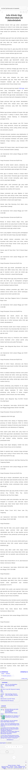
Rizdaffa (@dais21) (7, 675)
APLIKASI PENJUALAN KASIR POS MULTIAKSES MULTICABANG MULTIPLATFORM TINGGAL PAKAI (9, 712)
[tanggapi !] (2, 12)
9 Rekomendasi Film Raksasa (7, 700)
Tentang (11, 766)
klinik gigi (21, 88)
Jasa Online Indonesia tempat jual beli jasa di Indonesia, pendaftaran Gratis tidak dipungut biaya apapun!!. (10, 736)
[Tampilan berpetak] (16, 747)
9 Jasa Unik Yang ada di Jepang (12, 689)
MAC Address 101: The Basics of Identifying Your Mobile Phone (12, 716)
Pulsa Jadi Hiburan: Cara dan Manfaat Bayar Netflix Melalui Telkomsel (9, 721)
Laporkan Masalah (18, 767)
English (18, 765)
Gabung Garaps (4, 766)
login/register (3, 742)
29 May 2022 (24, 678)
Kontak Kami (10, 767)
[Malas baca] (21, 12)
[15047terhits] (25, 761)
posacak (3, 706)
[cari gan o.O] (26, 8)
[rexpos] (9, 747)
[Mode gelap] (23, 12)
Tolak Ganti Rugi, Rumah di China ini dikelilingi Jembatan (11, 694)
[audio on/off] (14, 747)
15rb (26, 762)
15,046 (2, 678)
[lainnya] (26, 12)
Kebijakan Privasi (22, 766)
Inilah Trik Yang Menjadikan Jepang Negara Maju (11, 685)
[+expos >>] (7, 747)
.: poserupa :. (4, 682)
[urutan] (12, 747)
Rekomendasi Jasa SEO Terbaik (8, 698)
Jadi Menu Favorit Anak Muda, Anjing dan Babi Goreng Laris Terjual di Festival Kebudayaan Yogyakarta (10, 732)
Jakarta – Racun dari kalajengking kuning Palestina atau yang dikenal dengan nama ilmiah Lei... (10, 725)
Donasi (15, 766)
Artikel (2, 673)
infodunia (8, 673)
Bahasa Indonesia (12, 765)
